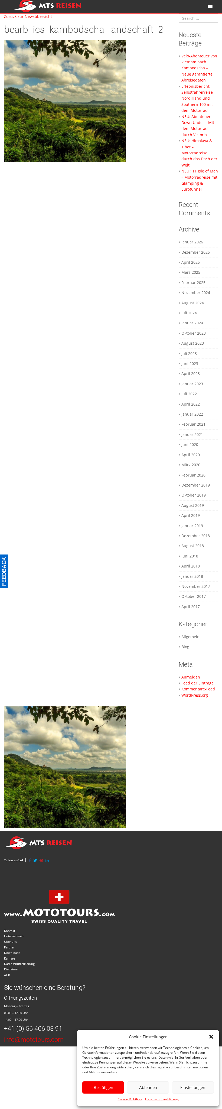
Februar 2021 (193, 424)
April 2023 (190, 373)
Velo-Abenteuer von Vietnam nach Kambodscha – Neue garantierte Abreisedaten (199, 68)
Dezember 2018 (195, 535)
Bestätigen (103, 1087)
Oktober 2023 (193, 333)
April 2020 (190, 454)
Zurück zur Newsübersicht (28, 16)
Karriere (9, 958)
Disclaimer (11, 969)
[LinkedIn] (47, 860)
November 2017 (195, 586)
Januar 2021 (192, 434)
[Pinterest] (41, 860)
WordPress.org (194, 695)
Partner (9, 947)
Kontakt (9, 931)
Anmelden (190, 677)
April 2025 (190, 262)
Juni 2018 (189, 556)
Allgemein (190, 636)
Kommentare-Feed (198, 689)
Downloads (12, 953)
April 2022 (190, 404)
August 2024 (192, 302)
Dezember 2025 (195, 252)
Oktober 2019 (193, 495)
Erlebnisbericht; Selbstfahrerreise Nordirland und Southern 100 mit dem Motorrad (197, 98)
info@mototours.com (34, 1039)
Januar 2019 (192, 525)
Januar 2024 (192, 322)
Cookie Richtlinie (130, 1099)
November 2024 (195, 292)
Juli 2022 (189, 393)
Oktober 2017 (193, 596)
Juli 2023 (189, 353)
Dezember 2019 (195, 485)
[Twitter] (35, 860)
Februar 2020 (193, 475)
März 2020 (190, 464)
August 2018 (192, 545)
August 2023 (192, 343)
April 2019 (190, 515)
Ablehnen (148, 1087)
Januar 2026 (192, 241)
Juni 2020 (189, 444)
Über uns (10, 942)
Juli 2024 (189, 312)
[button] (211, 1036)
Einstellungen (192, 1087)
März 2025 (190, 272)
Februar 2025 (193, 282)
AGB (7, 975)
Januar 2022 (192, 414)
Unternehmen (14, 936)
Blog (185, 646)
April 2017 (190, 606)
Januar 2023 (192, 383)
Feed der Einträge (197, 683)
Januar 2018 (192, 576)
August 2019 (192, 505)
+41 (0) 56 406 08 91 (33, 1028)
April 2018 (190, 566)
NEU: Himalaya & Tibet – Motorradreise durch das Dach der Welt (199, 153)
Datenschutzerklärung (162, 1099)
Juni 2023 (189, 363)
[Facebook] (30, 860)
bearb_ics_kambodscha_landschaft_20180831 (101, 29)
